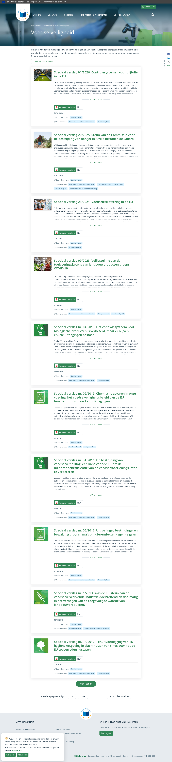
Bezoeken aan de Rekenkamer (68, 733)
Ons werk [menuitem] (52, 14)
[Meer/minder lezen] (96, 99)
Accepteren (22, 755)
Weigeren (10, 755)
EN (78, 614)
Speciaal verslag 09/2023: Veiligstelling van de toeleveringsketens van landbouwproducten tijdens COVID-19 (92, 264)
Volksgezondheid (103, 314)
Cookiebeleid (17, 750)
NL (78, 107)
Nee (83, 696)
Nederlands (150, 7)
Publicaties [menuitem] (68, 14)
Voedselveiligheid (103, 122)
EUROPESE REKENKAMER (41, 25)
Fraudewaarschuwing (65, 741)
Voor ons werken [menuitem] (122, 14)
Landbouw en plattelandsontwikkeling (81, 122)
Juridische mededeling (25, 729)
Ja (72, 696)
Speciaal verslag (76, 117)
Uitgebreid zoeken (44, 61)
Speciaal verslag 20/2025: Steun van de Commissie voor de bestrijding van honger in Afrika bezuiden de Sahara (94, 137)
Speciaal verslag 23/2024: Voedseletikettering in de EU (93, 202)
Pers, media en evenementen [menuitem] (93, 14)
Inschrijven (106, 733)
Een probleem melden (119, 696)
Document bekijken (66, 107)
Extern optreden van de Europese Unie (110, 184)
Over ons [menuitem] (37, 14)
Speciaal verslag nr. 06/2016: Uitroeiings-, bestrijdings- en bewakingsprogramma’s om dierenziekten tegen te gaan (96, 532)
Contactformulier (63, 729)
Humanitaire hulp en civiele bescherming (83, 189)
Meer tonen (86, 683)
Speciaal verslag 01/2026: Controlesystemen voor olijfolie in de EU (96, 74)
